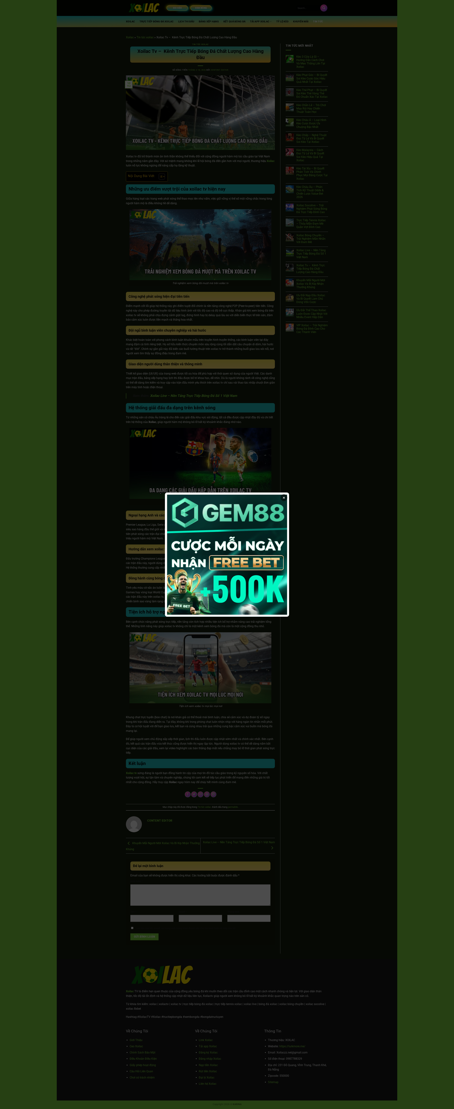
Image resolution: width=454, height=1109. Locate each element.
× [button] (284, 497)
